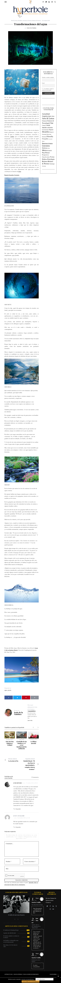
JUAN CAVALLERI (18, 816)
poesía (9, 690)
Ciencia (44, 121)
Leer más (30, 720)
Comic (43, 125)
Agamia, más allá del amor (9, 933)
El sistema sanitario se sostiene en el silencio (11, 936)
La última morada (33, 742)
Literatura (25, 20)
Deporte (51, 130)
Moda (49, 148)
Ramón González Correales (11, 175)
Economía (44, 134)
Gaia (19, 171)
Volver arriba (53, 974)
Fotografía (45, 139)
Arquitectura (46, 116)
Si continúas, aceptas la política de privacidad (48, 89)
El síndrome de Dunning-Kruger (11, 930)
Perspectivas (45, 155)
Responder (18, 809)
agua (5, 690)
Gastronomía (50, 138)
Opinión (50, 150)
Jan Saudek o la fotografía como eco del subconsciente (10, 941)
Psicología (50, 159)
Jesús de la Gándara (31, 28)
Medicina (44, 148)
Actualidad (46, 114)
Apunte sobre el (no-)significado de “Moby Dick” (36, 926)
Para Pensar (46, 152)
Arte (53, 116)
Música (45, 150)
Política (44, 159)
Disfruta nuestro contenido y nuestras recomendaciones (21, 979)
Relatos (44, 161)
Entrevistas (49, 134)
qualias (12, 136)
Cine (51, 123)
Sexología (52, 164)
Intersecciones (47, 143)
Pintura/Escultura (46, 157)
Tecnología (44, 166)
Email (43, 83)
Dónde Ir (52, 132)
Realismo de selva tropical (36, 960)
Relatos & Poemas (36, 20)
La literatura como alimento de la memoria (16, 915)
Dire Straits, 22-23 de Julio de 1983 (10, 945)
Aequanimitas (32, 711)
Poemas (30, 20)
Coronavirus (45, 130)
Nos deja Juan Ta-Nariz (37, 904)
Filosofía (50, 136)
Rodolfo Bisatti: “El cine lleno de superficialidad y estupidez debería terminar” (29, 764)
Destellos (20, 20)
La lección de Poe (13, 760)
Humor (43, 141)
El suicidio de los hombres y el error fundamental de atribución (21, 745)
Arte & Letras (14, 20)
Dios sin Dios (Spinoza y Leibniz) (10, 743)
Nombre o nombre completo (48, 77)
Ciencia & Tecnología (48, 122)
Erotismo (44, 136)
